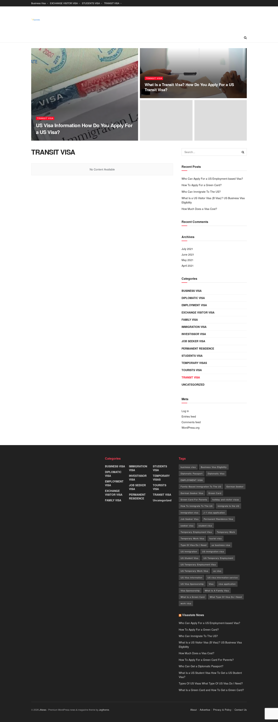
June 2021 (188, 254)
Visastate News (193, 615)
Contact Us (241, 709)
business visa (188, 466)
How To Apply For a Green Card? (202, 185)
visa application (227, 583)
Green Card (214, 493)
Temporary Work (226, 531)
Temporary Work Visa (192, 538)
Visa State (45, 139)
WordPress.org (191, 427)
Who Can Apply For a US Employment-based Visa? (212, 178)
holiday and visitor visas (225, 499)
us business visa (221, 544)
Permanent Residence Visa (218, 518)
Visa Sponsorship (190, 590)
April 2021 (188, 265)
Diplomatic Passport (192, 473)
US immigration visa (213, 551)
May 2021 (187, 260)
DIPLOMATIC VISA (193, 298)
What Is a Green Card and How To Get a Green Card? (211, 690)
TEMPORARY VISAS (194, 363)
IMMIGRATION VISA (194, 327)
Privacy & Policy (222, 709)
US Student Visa (189, 557)
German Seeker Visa (192, 493)
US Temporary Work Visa (194, 570)
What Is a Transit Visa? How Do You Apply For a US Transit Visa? (189, 87)
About (193, 709)
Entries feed (189, 416)
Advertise (205, 709)
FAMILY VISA (190, 319)
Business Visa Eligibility (214, 466)
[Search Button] (243, 152)
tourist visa (215, 538)
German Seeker (235, 486)
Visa (211, 583)
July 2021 (187, 249)
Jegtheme (104, 709)
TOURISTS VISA (192, 370)
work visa (186, 603)
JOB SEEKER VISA (193, 341)
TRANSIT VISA (111, 3)
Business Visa (38, 3)
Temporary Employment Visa (196, 531)
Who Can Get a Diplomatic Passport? (201, 666)
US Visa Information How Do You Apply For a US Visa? (84, 128)
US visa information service (222, 577)
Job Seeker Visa (190, 518)
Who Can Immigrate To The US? (201, 191)
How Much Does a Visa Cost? (199, 209)
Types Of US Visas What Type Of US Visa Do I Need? (211, 683)
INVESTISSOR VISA (194, 334)
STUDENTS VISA (91, 3)
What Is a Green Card (193, 596)
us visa (217, 570)
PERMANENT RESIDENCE (198, 348)
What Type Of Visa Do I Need (226, 596)
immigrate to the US (228, 505)
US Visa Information (191, 577)
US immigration (189, 551)
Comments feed (191, 422)
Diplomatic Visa (216, 473)
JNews (42, 709)
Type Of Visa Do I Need (194, 544)
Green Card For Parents (194, 499)
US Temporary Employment (218, 557)
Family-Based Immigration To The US (201, 486)
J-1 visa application (214, 512)
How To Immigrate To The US (197, 505)
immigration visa (189, 512)
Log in (185, 411)
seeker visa (187, 525)
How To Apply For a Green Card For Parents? (206, 660)
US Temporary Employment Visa (198, 564)
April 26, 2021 (153, 97)
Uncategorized (193, 384)
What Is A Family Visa (217, 590)
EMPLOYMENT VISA (194, 305)
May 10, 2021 (61, 139)
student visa (205, 525)
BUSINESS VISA (192, 291)
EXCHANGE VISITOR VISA (64, 3)
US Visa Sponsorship (192, 583)
